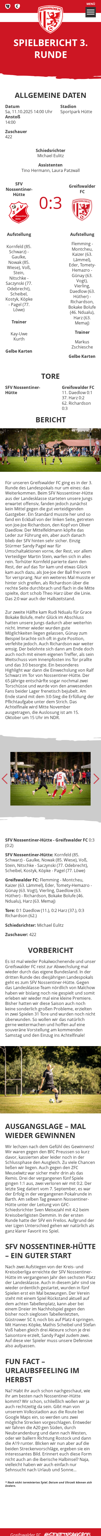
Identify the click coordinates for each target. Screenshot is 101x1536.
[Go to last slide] (7, 779)
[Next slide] (94, 779)
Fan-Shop (17, 6)
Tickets (8, 6)
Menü (90, 4)
